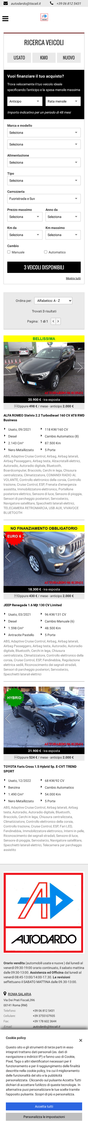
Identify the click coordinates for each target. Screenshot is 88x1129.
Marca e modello (19, 125)
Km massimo (55, 228)
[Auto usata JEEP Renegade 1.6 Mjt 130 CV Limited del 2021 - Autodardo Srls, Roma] (44, 555)
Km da (12, 228)
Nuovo (69, 58)
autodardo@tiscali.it (26, 3)
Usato (19, 58)
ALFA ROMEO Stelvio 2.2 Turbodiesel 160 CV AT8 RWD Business (44, 417)
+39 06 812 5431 (68, 3)
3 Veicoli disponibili (44, 267)
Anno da (52, 210)
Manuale (18, 252)
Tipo (10, 173)
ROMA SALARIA (19, 994)
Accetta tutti (44, 1106)
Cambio (13, 246)
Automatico (57, 252)
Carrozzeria (16, 191)
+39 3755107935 (44, 1016)
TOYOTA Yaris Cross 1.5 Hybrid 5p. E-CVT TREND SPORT (40, 769)
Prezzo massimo (19, 210)
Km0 (44, 58)
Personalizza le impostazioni (44, 1117)
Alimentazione (18, 155)
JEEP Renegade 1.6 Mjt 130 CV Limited (33, 605)
